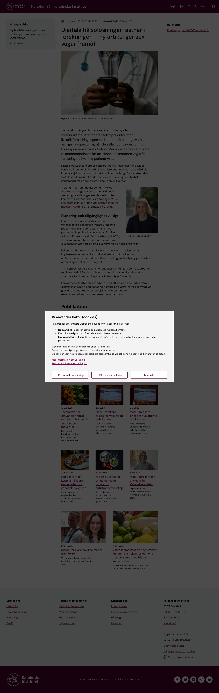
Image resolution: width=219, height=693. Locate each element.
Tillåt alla (149, 375)
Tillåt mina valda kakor (109, 375)
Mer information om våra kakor (69, 359)
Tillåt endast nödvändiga (69, 375)
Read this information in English (69, 363)
